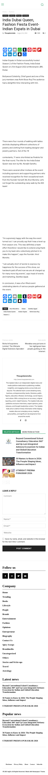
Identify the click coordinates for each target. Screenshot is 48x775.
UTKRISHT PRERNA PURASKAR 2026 (20, 706)
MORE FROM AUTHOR (30, 432)
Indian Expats (22, 312)
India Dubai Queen (10, 312)
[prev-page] (4, 482)
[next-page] (7, 482)
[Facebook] (4, 38)
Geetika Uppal (32, 309)
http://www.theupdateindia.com (24, 379)
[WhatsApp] (21, 38)
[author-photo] (24, 372)
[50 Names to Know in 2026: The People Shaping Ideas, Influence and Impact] (8, 461)
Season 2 (6, 314)
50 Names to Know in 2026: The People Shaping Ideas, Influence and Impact (29, 461)
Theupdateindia (10, 33)
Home (4, 12)
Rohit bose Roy (34, 312)
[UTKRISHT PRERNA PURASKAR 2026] (8, 473)
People (19, 15)
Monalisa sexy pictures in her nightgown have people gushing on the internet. (35, 347)
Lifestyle (12, 15)
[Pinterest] (16, 38)
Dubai (23, 309)
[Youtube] (25, 576)
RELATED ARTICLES (11, 432)
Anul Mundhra (14, 309)
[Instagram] (27, 420)
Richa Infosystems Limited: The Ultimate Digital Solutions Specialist (13, 346)
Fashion (11, 12)
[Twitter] (10, 38)
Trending (25, 15)
